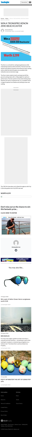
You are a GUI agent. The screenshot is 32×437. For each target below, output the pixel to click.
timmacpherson (9, 29)
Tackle (17, 399)
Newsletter (24, 2)
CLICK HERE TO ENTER (9, 213)
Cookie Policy (4, 407)
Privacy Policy (4, 411)
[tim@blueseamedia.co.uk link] (16, 250)
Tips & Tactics (19, 403)
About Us (3, 399)
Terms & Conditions (5, 403)
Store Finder (4, 415)
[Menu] (30, 2)
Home (2, 18)
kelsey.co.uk (16, 429)
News (6, 18)
